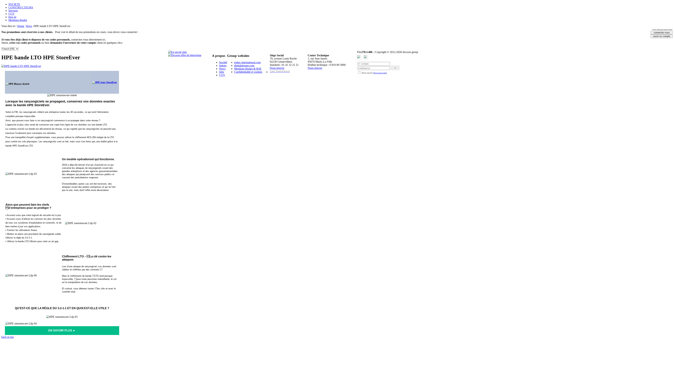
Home (20, 26)
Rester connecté (367, 73)
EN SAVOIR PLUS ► (62, 330)
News (29, 26)
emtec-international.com (247, 62)
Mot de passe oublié (380, 73)
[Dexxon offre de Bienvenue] (184, 55)
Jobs (221, 71)
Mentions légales (17, 20)
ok (395, 68)
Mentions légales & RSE (248, 68)
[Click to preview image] (21, 66)
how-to (12, 16)
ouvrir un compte (661, 36)
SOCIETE (14, 4)
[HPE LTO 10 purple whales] (177, 52)
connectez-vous (662, 32)
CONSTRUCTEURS (20, 7)
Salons (222, 65)
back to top (7, 336)
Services (13, 10)
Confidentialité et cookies (248, 71)
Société (223, 62)
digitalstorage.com (244, 65)
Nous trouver (277, 68)
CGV (11, 13)
